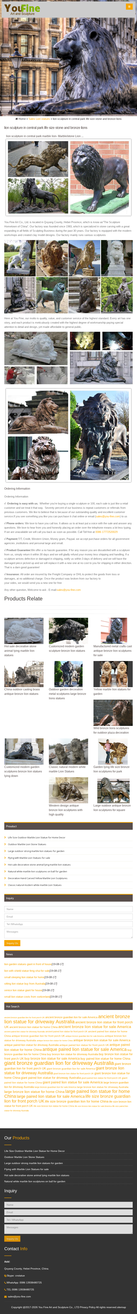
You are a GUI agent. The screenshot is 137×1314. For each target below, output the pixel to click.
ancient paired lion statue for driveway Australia (24, 1032)
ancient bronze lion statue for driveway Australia (67, 1019)
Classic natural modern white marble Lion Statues (34, 885)
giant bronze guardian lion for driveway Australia (59, 1063)
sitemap (121, 1307)
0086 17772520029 (106, 531)
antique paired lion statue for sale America (84, 1049)
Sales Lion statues (39, 118)
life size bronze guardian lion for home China (76, 1101)
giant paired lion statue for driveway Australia (51, 1077)
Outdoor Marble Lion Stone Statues (26, 844)
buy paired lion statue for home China (105, 1058)
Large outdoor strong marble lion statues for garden (35, 851)
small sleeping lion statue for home (24, 977)
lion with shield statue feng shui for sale (26, 970)
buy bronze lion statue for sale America (52, 1058)
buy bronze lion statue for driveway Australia (72, 1054)
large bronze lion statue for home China (34, 1092)
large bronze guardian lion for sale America (55, 1087)
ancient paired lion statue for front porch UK (66, 1031)
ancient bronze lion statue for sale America (94, 1027)
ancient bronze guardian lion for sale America (71, 1017)
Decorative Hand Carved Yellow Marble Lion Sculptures (37, 878)
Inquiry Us (12, 943)
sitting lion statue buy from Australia (24, 983)
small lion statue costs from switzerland (27, 996)
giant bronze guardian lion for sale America (71, 1068)
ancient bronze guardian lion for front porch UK (24, 1017)
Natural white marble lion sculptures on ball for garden (37, 871)
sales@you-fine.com (108, 516)
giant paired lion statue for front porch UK (101, 1078)
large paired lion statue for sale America (51, 1096)
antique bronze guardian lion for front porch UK (38, 1036)
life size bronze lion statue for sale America (93, 1106)
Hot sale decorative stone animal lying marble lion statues (39, 864)
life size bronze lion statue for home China (54, 1106)
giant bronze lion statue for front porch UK (74, 1073)
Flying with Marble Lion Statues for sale (28, 857)
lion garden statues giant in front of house (28, 964)
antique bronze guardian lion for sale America (84, 1036)
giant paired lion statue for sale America (73, 1082)
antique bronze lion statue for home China (55, 1040)
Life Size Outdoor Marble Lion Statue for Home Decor (36, 837)
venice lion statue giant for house (23, 990)
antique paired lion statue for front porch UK (84, 1045)
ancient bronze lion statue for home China (33, 1027)
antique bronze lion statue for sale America (101, 1040)
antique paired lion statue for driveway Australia (31, 1044)
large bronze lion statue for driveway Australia (102, 1087)
